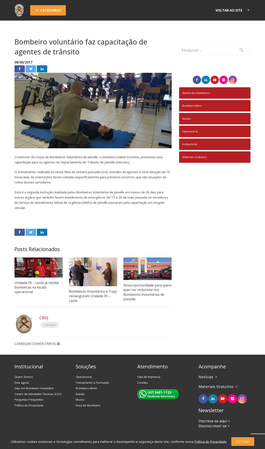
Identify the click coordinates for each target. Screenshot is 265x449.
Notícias (208, 376)
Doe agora (21, 382)
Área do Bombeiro (88, 405)
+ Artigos (50, 325)
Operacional (190, 131)
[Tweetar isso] (31, 68)
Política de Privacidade (28, 405)
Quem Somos (23, 377)
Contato (142, 382)
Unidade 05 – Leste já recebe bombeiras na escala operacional (36, 287)
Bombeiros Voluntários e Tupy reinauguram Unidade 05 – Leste (93, 296)
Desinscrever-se (214, 425)
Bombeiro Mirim (192, 106)
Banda (80, 394)
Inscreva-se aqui (215, 420)
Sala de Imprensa (148, 377)
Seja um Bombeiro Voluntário (34, 388)
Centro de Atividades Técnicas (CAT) (37, 394)
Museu (186, 118)
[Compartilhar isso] (19, 68)
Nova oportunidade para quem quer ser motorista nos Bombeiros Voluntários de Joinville (147, 292)
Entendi (243, 441)
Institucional (189, 144)
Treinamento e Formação (92, 382)
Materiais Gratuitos (194, 157)
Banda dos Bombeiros (196, 93)
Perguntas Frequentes (28, 399)
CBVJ (43, 318)
